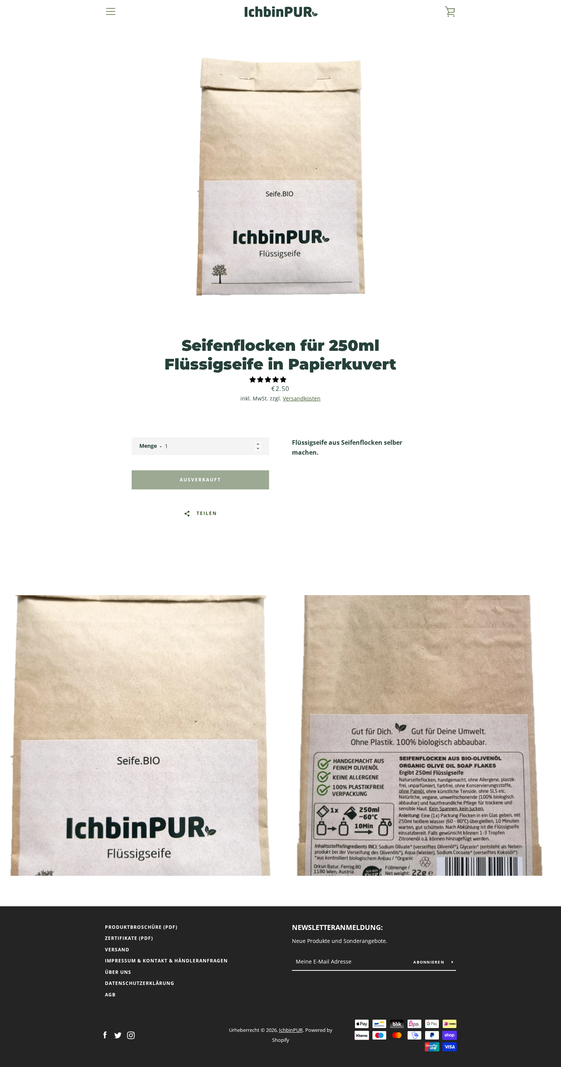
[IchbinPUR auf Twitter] (118, 1034)
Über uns (118, 972)
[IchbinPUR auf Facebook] (105, 1034)
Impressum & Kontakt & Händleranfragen (166, 960)
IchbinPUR (291, 1030)
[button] (269, 379)
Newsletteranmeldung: (337, 927)
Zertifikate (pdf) (129, 938)
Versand (117, 949)
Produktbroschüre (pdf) (141, 927)
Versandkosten (302, 398)
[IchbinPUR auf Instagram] (131, 1034)
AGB (110, 994)
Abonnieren (429, 962)
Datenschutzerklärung (139, 983)
